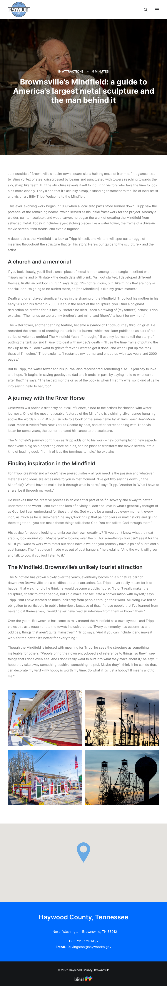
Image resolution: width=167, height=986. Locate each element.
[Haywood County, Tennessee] (19, 9)
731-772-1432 (87, 941)
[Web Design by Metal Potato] (83, 980)
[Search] (144, 10)
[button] (157, 9)
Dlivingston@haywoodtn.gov (89, 947)
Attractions (73, 71)
